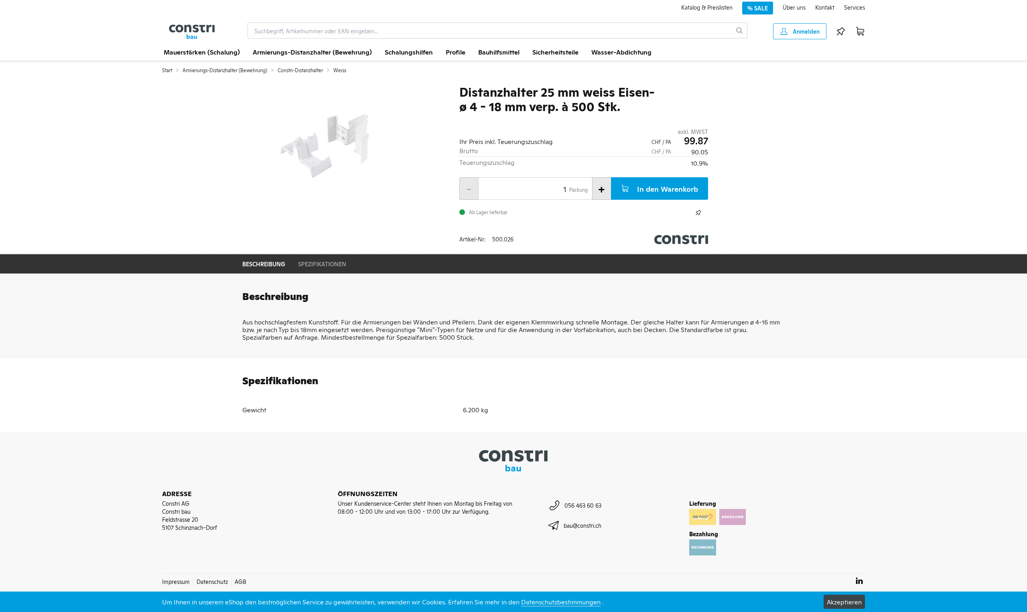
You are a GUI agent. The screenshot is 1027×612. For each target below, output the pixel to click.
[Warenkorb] (860, 31)
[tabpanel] (323, 145)
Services (854, 7)
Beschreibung (263, 263)
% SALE (757, 8)
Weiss (339, 70)
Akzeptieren (844, 601)
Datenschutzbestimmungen (561, 601)
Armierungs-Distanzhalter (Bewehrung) (225, 70)
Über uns (794, 7)
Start (167, 70)
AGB (240, 581)
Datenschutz (212, 581)
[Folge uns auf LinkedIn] (859, 580)
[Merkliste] (840, 31)
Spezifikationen (322, 263)
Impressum (176, 581)
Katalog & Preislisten (707, 7)
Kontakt (824, 7)
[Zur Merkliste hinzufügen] (698, 213)
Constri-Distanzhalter (300, 70)
